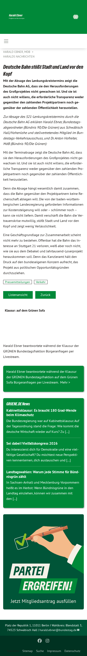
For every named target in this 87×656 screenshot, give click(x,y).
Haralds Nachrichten (18, 56)
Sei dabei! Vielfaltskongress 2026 (32, 443)
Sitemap (27, 651)
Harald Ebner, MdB (17, 52)
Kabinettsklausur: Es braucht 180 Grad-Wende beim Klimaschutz (41, 412)
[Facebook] (39, 641)
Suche (40, 651)
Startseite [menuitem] (13, 651)
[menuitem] (27, 651)
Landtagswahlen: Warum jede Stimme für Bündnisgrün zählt (42, 474)
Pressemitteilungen (17, 282)
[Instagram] (47, 641)
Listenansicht (17, 295)
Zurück (45, 295)
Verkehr (41, 282)
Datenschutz (72, 651)
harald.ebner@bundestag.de (57, 630)
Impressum (54, 651)
